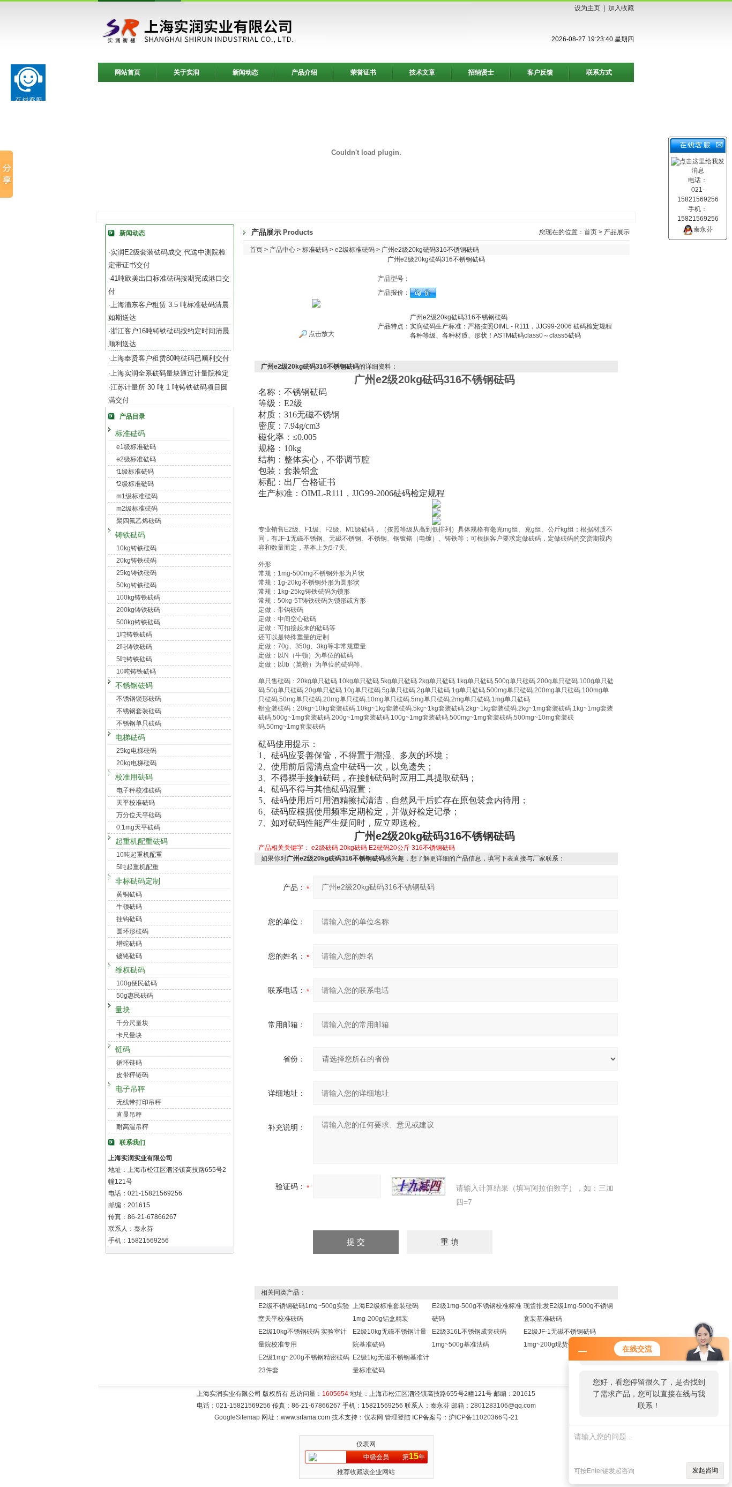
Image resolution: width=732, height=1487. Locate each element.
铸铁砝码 (130, 534)
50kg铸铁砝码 (136, 585)
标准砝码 (130, 433)
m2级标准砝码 (137, 508)
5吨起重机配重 (137, 867)
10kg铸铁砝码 (136, 548)
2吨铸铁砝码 (134, 647)
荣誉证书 (363, 72)
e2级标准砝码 (136, 459)
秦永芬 (703, 229)
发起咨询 (705, 1470)
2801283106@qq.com (503, 1405)
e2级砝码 (324, 847)
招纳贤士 (481, 72)
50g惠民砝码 (134, 995)
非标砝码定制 (137, 881)
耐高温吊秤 (132, 1127)
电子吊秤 (130, 1089)
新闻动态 (245, 72)
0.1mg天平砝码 (138, 827)
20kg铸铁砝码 (136, 560)
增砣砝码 (129, 943)
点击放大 (320, 334)
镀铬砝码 (129, 956)
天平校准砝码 (135, 802)
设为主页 (587, 8)
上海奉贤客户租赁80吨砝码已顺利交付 (169, 358)
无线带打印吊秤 (138, 1102)
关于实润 (186, 72)
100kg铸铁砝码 (138, 597)
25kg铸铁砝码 (136, 573)
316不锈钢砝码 (433, 847)
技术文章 (422, 72)
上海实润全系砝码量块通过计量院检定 (169, 373)
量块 (122, 1009)
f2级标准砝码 (135, 484)
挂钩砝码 (129, 919)
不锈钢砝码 (134, 685)
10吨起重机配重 (139, 854)
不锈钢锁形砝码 (138, 699)
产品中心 (282, 249)
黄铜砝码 (129, 894)
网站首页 (127, 72)
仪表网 (373, 1417)
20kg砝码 (353, 847)
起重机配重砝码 (141, 841)
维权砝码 (130, 970)
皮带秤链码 (132, 1075)
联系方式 (599, 72)
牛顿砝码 (129, 906)
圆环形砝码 (132, 931)
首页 (590, 232)
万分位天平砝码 (138, 815)
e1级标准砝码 (136, 447)
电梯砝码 (130, 737)
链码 (122, 1049)
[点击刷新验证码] (418, 1186)
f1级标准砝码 (135, 471)
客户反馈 (540, 72)
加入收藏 (621, 8)
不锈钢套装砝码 (138, 711)
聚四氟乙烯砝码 (138, 521)
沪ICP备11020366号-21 (483, 1417)
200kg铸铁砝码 (138, 610)
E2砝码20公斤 (389, 847)
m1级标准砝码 (137, 496)
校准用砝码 (134, 777)
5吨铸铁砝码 (134, 659)
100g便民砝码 (136, 983)
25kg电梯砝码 (136, 750)
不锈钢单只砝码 (138, 723)
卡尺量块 (129, 1035)
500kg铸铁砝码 (138, 622)
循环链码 (129, 1062)
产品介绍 (304, 72)
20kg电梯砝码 (136, 763)
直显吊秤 (129, 1114)
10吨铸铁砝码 (136, 671)
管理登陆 (397, 1417)
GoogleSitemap (237, 1417)
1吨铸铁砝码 (134, 634)
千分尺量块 (132, 1023)
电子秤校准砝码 (138, 790)
